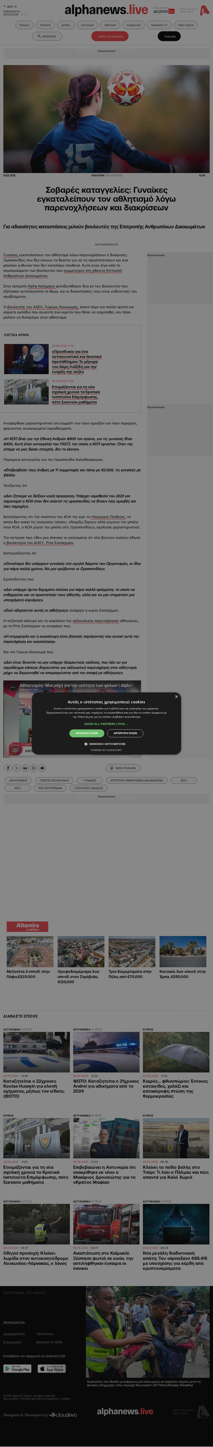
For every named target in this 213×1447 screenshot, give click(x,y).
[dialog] (106, 723)
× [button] (176, 696)
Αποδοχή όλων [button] (87, 733)
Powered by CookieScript (106, 750)
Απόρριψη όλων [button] (125, 733)
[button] (106, 724)
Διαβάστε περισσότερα (126, 717)
